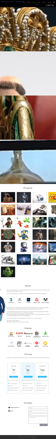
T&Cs (36, 427)
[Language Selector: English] (53, 2)
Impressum (33, 427)
